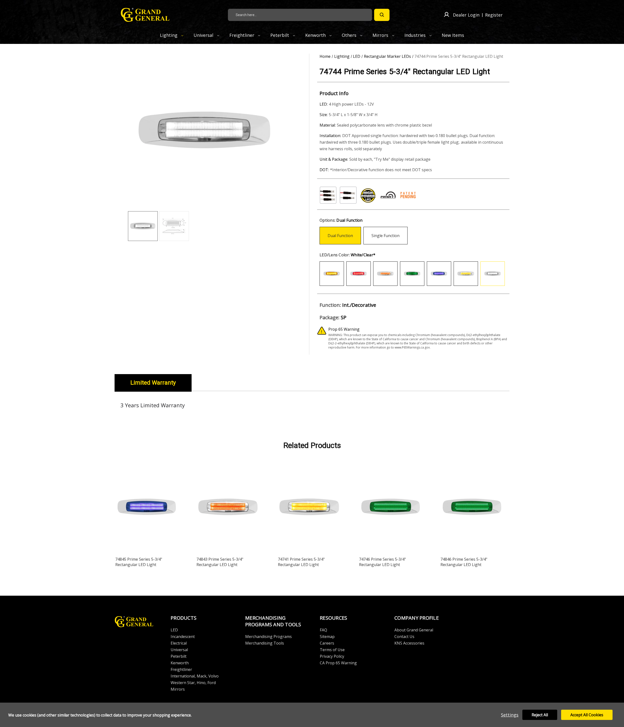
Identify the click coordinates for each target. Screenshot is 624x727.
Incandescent (183, 636)
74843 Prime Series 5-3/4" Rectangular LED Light (219, 562)
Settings (509, 715)
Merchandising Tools (264, 643)
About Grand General (413, 630)
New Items (453, 35)
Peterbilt (280, 35)
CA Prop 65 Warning (338, 663)
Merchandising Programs (268, 636)
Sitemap (327, 636)
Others (350, 35)
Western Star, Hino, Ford (193, 682)
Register (494, 15)
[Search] (382, 15)
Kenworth (316, 35)
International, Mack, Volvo (195, 676)
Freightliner (242, 35)
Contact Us (404, 636)
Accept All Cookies (586, 714)
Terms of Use (332, 649)
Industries (415, 35)
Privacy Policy (332, 656)
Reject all (540, 714)
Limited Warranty (153, 382)
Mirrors (381, 35)
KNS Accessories (409, 643)
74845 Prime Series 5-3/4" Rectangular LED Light (138, 562)
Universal (204, 35)
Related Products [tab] (312, 445)
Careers (327, 643)
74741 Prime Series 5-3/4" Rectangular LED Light (301, 562)
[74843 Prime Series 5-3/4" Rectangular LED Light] (228, 508)
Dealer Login (466, 15)
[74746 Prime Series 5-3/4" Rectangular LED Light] (391, 508)
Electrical (179, 643)
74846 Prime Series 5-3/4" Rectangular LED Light (463, 562)
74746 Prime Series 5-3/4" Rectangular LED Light (382, 562)
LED (174, 630)
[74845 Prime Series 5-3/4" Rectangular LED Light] (147, 508)
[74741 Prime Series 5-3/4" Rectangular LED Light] (309, 508)
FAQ (323, 630)
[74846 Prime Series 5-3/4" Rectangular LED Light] (472, 508)
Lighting (169, 35)
